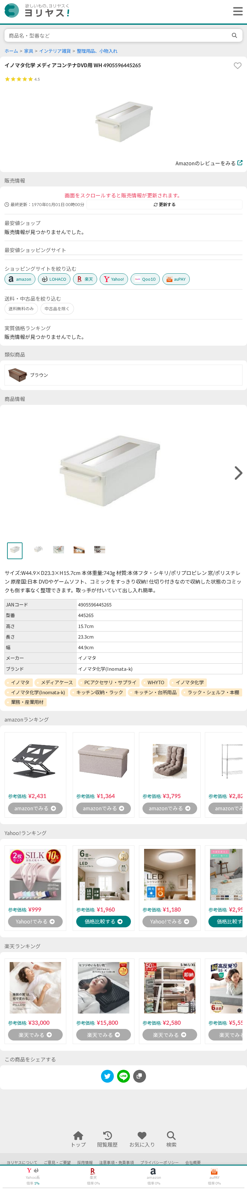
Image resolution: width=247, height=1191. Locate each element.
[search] (235, 35)
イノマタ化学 (190, 682)
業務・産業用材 (27, 702)
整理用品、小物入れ (97, 51)
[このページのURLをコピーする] (139, 1076)
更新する (167, 204)
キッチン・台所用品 (155, 692)
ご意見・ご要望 (57, 1162)
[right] (237, 473)
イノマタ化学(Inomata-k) (38, 692)
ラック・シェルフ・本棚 (213, 692)
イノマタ (20, 682)
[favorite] (237, 65)
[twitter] (107, 1077)
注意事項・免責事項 (116, 1162)
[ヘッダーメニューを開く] (236, 11)
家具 (28, 51)
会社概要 (193, 1162)
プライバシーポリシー (159, 1162)
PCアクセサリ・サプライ (110, 682)
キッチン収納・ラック (99, 692)
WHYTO (156, 682)
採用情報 (85, 1162)
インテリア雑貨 (55, 51)
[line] (123, 1077)
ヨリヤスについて (21, 1162)
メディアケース (57, 682)
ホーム (11, 51)
